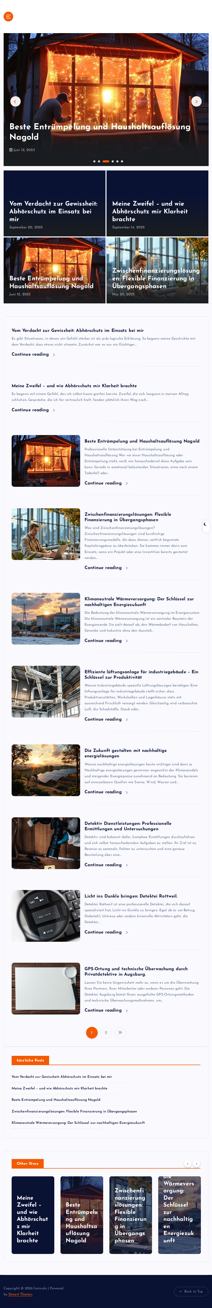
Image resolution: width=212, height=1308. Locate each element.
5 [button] (116, 160)
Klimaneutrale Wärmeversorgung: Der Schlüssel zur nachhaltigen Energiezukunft (78, 1123)
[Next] (196, 1163)
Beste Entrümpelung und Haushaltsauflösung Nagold (142, 441)
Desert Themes (21, 1294)
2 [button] (98, 160)
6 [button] (121, 160)
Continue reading (31, 354)
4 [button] (112, 160)
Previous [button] (15, 101)
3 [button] (103, 160)
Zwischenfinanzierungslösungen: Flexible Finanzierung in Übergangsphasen (156, 279)
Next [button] (196, 101)
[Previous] (188, 1163)
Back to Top (193, 1291)
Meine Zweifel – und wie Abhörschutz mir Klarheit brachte (150, 212)
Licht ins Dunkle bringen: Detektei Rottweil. (131, 896)
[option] (106, 99)
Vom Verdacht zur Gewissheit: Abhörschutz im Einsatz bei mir (53, 212)
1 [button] (93, 160)
